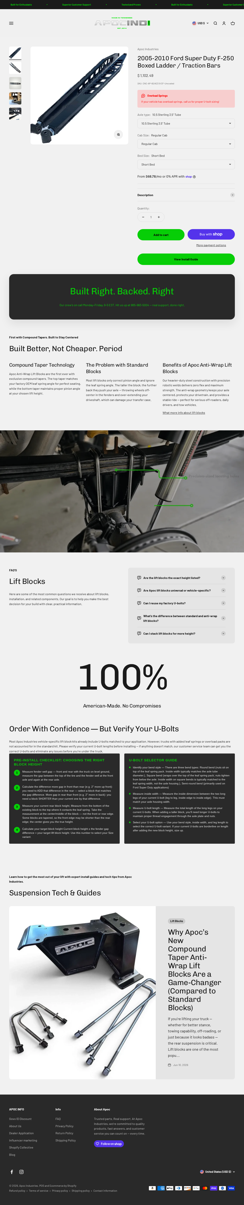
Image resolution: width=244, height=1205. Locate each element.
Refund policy (17, 1190)
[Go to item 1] (15, 53)
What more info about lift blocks (184, 412)
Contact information (105, 1190)
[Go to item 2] (15, 68)
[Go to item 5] (15, 114)
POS (41, 1185)
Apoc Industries (148, 49)
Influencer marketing (23, 1140)
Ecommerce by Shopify (63, 1185)
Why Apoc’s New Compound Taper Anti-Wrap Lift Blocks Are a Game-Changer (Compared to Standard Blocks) (194, 969)
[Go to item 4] (15, 99)
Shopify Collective (21, 1147)
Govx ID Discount (20, 1118)
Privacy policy (60, 1190)
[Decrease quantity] (143, 217)
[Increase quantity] (158, 217)
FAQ (58, 1118)
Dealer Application (21, 1133)
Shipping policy (81, 1190)
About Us (15, 1126)
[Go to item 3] (15, 83)
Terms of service (38, 1190)
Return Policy (64, 1133)
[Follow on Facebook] (11, 1171)
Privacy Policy (64, 1126)
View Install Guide (186, 259)
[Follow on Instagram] (21, 1171)
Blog (12, 1154)
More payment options (211, 245)
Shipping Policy (65, 1140)
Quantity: (143, 208)
